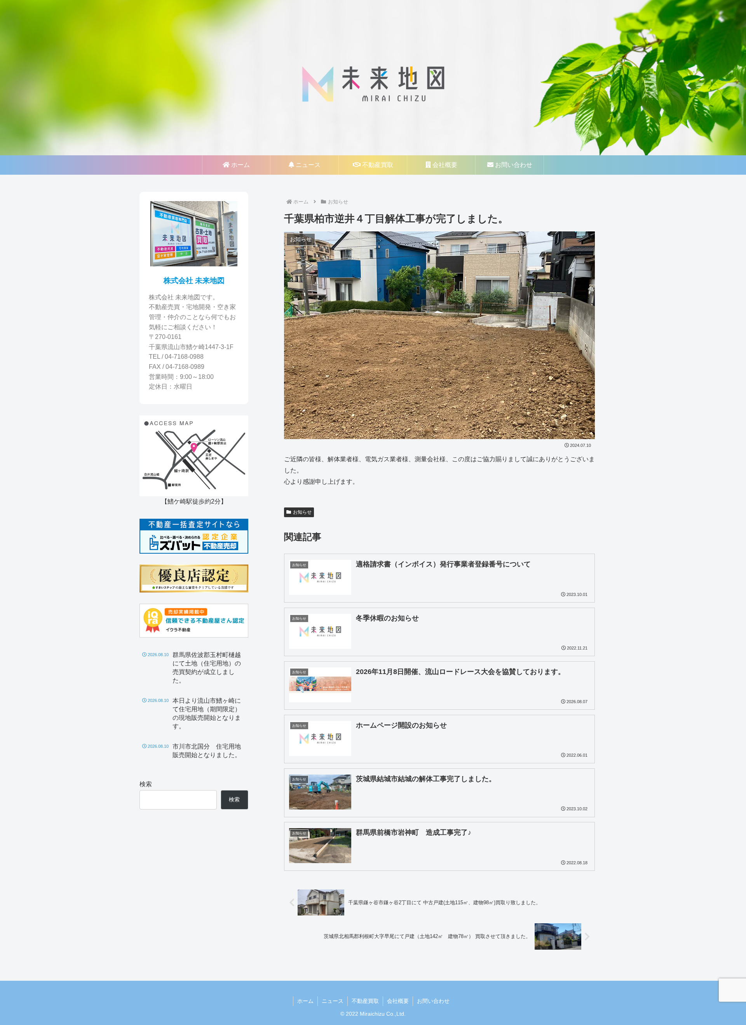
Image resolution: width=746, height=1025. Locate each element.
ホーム (305, 1001)
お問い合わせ (433, 1001)
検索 (145, 784)
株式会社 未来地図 (194, 280)
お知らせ (302, 512)
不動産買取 (365, 1001)
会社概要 (398, 1001)
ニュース (332, 1001)
